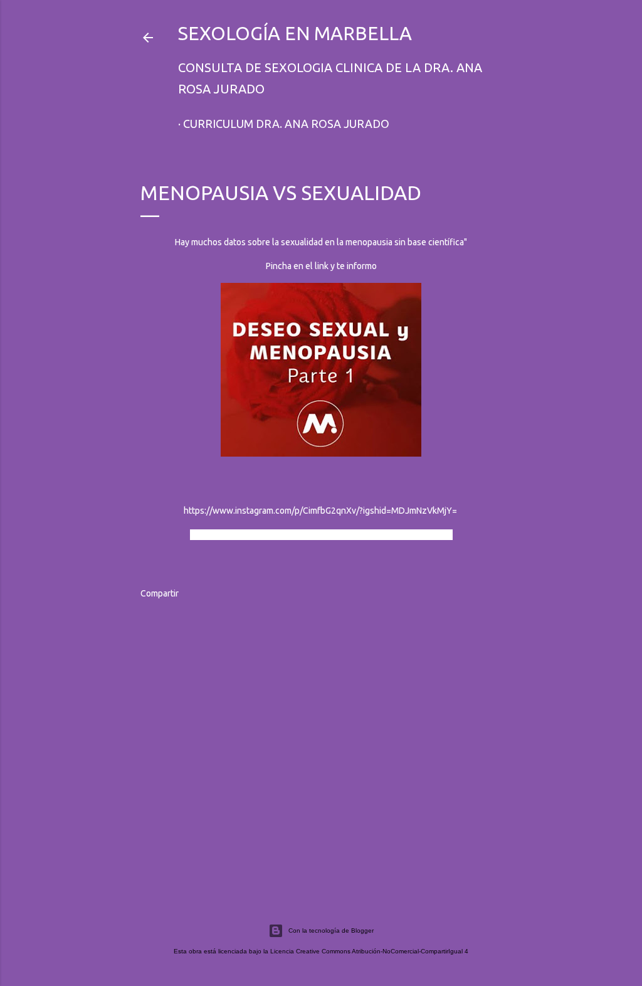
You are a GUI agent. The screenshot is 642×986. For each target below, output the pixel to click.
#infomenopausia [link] (417, 534)
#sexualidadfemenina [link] (336, 534)
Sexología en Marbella (295, 33)
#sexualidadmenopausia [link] (240, 534)
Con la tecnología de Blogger (331, 930)
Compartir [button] (159, 593)
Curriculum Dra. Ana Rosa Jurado (286, 123)
